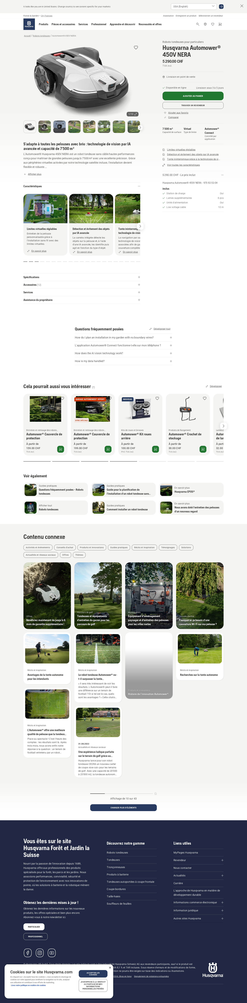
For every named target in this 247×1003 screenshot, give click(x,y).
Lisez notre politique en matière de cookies (28, 985)
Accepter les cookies (93, 974)
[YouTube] (51, 953)
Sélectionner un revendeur (211, 16)
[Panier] (220, 24)
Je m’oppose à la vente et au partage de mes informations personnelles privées (93, 985)
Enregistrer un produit (186, 16)
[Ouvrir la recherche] (197, 24)
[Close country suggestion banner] (242, 6)
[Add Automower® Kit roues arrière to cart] (155, 449)
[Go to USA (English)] (221, 6)
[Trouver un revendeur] (205, 24)
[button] (43, 24)
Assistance (168, 16)
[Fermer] (110, 967)
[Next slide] (223, 426)
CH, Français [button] (46, 16)
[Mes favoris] (212, 24)
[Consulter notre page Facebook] (27, 953)
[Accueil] (29, 24)
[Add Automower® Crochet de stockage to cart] (203, 449)
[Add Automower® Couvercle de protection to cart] (60, 449)
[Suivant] (140, 127)
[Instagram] (39, 953)
